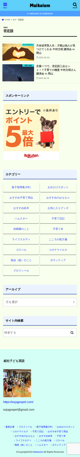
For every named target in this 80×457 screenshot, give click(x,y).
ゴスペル (21, 249)
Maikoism (40, 5)
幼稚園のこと (21, 228)
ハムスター (21, 218)
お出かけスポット (58, 187)
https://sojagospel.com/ (18, 402)
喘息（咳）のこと (21, 260)
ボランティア (58, 260)
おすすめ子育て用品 (21, 197)
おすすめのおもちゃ (58, 197)
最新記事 (10, 427)
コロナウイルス (58, 249)
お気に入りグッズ (58, 208)
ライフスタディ (21, 239)
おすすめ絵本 (21, 208)
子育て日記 (58, 218)
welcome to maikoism (41, 13)
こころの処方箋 (58, 239)
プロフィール (21, 270)
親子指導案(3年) (21, 187)
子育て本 (58, 228)
